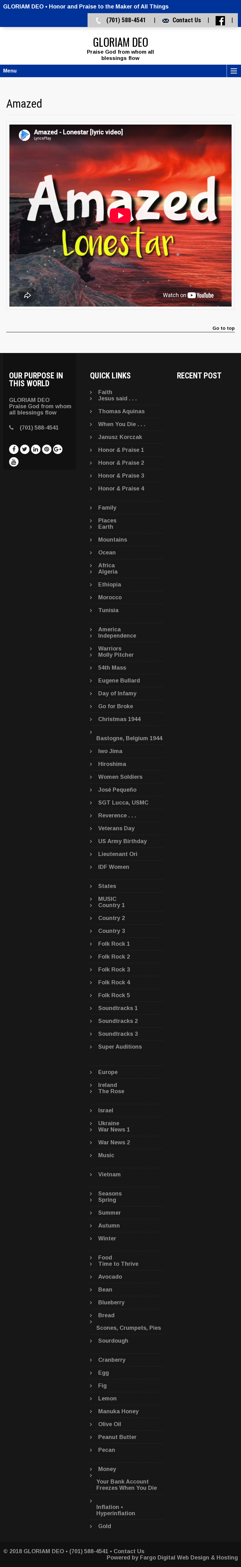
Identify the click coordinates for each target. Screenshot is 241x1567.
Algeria (108, 572)
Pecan (106, 1450)
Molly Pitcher (116, 655)
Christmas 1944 (119, 719)
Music (106, 1155)
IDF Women (113, 867)
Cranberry (112, 1360)
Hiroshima (112, 764)
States (107, 886)
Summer (109, 1213)
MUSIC (107, 899)
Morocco (110, 597)
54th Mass (112, 668)
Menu (10, 70)
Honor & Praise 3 (121, 476)
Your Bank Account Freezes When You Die (126, 1485)
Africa (106, 565)
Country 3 (111, 931)
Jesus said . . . (117, 398)
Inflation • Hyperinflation (115, 1510)
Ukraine (108, 1123)
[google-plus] (57, 449)
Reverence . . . (117, 815)
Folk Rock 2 (114, 957)
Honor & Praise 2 (121, 463)
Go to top (223, 328)
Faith (105, 392)
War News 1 (114, 1129)
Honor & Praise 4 (121, 488)
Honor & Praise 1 (121, 450)
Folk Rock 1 (114, 944)
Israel (105, 1110)
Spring (107, 1200)
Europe (108, 1072)
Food (105, 1257)
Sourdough (113, 1341)
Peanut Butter (117, 1437)
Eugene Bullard (119, 680)
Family (107, 508)
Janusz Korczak (120, 437)
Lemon (107, 1398)
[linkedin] (35, 449)
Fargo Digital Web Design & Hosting (189, 1557)
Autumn (109, 1225)
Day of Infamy (117, 693)
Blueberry (111, 1302)
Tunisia (108, 610)
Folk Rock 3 (114, 969)
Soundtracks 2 (118, 1021)
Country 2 (111, 918)
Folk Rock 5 (114, 995)
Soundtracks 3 (118, 1034)
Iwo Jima (110, 751)
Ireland (107, 1085)
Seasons (110, 1193)
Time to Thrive (118, 1264)
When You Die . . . (121, 424)
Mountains (112, 540)
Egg (103, 1373)
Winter (107, 1238)
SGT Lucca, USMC (123, 803)
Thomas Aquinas (121, 411)
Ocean (107, 552)
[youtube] (14, 462)
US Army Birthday (122, 841)
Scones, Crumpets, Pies (128, 1328)
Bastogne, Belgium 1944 (129, 738)
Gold (104, 1526)
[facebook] (14, 449)
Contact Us (187, 20)
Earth (105, 527)
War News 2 (114, 1142)
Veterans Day (116, 828)
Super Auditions (120, 1047)
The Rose (111, 1091)
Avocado (110, 1277)
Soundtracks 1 (118, 1008)
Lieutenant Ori (117, 854)
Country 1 (111, 905)
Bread (106, 1315)
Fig (102, 1385)
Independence (117, 636)
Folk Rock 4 (114, 982)
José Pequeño (117, 790)
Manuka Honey (118, 1411)
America (109, 629)
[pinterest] (46, 449)
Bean (105, 1289)
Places (107, 520)
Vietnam (109, 1174)
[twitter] (24, 449)
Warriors (109, 648)
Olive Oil (109, 1424)
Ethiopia (109, 584)
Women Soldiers (120, 777)
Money (107, 1469)
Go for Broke (115, 706)
